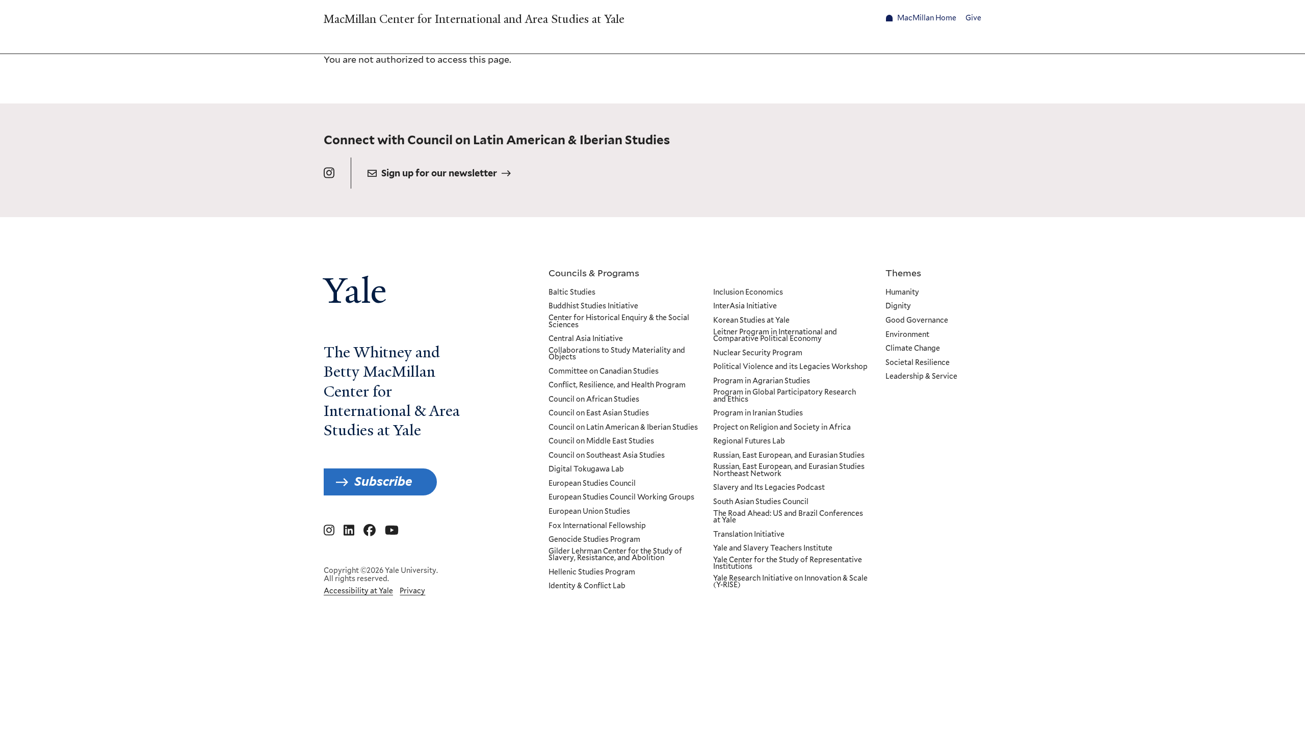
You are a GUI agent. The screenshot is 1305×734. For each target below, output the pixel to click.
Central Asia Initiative (586, 339)
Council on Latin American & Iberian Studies (623, 427)
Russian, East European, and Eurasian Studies (789, 455)
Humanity (902, 292)
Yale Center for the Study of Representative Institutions (787, 563)
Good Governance (916, 320)
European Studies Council (592, 483)
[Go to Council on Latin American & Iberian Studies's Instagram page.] (329, 173)
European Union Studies (589, 511)
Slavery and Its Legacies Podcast (769, 487)
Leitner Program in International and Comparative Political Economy (775, 336)
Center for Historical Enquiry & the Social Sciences (619, 321)
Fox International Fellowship (597, 526)
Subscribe (383, 481)
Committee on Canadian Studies (604, 371)
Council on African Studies (594, 399)
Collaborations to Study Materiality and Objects (617, 354)
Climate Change (912, 348)
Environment (907, 334)
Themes (903, 272)
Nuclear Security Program (757, 353)
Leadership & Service (921, 376)
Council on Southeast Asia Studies (607, 455)
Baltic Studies (572, 292)
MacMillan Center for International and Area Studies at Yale (474, 19)
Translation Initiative (749, 534)
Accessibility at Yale (358, 590)
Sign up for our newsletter (439, 173)
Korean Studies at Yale (751, 320)
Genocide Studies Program (594, 539)
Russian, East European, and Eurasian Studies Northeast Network (789, 470)
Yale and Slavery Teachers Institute (772, 548)
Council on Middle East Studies (601, 441)
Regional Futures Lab (749, 441)
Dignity (898, 306)
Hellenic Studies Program (592, 572)
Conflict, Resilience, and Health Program (617, 385)
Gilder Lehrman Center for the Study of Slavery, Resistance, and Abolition (615, 555)
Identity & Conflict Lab (587, 586)
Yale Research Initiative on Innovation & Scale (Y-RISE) (790, 582)
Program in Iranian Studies (758, 413)
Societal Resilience (917, 362)
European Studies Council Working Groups (621, 497)
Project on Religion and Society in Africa (782, 427)
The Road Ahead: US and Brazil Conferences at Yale (788, 517)
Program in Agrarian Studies (761, 381)
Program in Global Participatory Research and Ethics (784, 396)
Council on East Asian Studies (599, 413)
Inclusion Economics (748, 292)
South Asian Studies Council (760, 502)
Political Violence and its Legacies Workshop (790, 367)
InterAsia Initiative (745, 306)
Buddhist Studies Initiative (593, 306)
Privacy (412, 590)
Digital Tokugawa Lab (586, 469)
